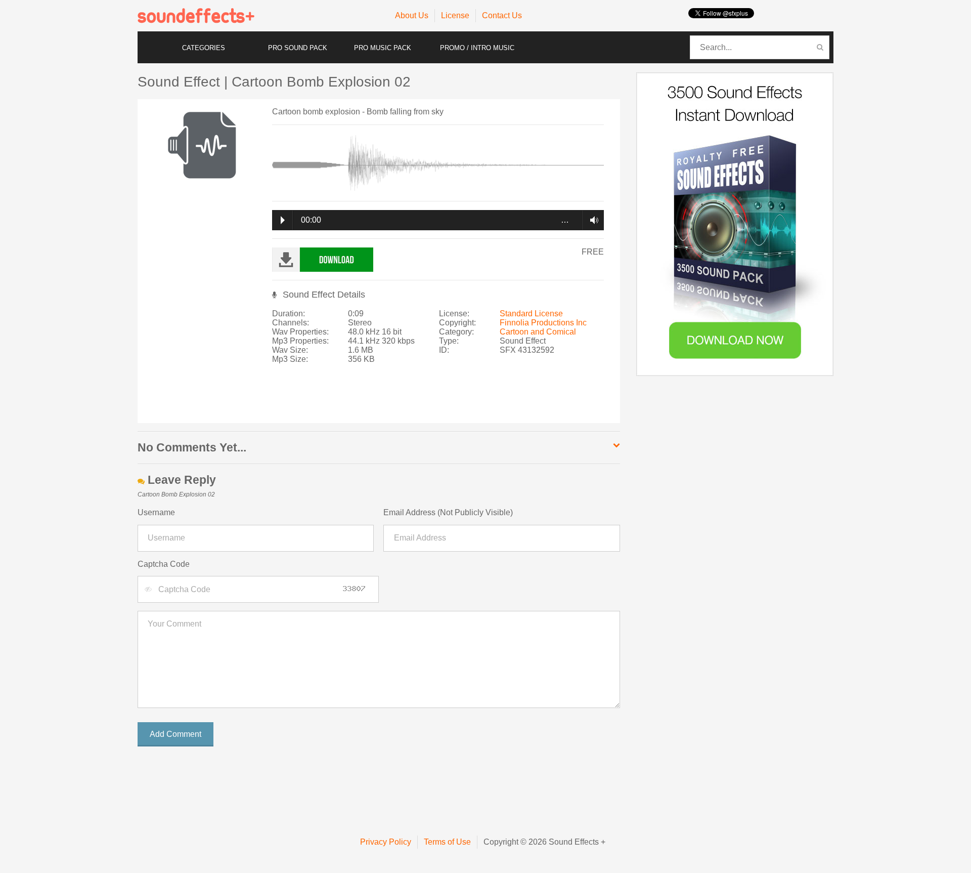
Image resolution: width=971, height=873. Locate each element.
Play (283, 220)
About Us (411, 15)
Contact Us (502, 15)
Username (156, 512)
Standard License (531, 313)
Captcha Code (164, 564)
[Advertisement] (436, 398)
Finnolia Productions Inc (543, 322)
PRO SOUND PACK (297, 48)
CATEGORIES (203, 48)
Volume (591, 220)
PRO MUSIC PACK (382, 48)
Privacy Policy (385, 842)
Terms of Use (447, 842)
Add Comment (175, 734)
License (455, 15)
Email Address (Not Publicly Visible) (448, 512)
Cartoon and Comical (538, 331)
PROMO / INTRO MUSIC (477, 48)
